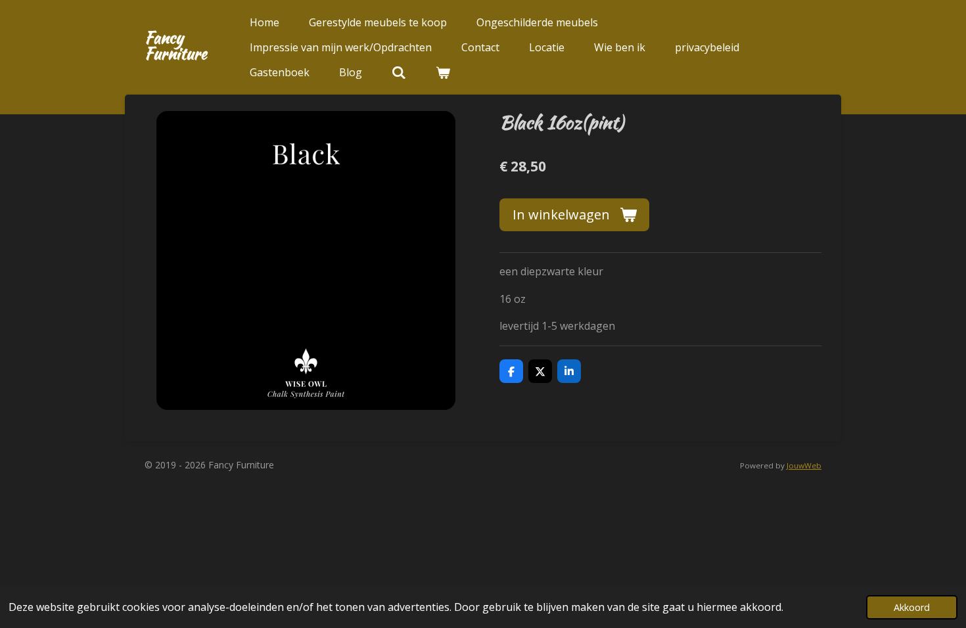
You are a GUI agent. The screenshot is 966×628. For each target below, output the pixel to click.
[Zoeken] (399, 72)
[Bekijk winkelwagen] (443, 72)
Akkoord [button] (912, 607)
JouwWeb (804, 465)
